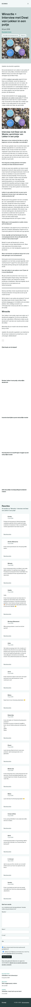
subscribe (8, 953)
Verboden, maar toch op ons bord (11, 991)
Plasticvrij (23, 35)
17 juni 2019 (10, 518)
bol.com (10, 302)
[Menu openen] (28, 3)
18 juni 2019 (10, 861)
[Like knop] (3, 340)
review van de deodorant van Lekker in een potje (14, 97)
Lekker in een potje (12, 79)
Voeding (4, 989)
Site (3, 941)
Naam (4, 929)
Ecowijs (4, 4)
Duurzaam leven (6, 32)
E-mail (4, 935)
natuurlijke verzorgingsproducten (10, 35)
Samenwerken (25, 1002)
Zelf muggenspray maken (9, 983)
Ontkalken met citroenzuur (10, 975)
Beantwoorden (7, 534)
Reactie (4, 912)
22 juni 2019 (10, 884)
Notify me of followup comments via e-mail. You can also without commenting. (15, 952)
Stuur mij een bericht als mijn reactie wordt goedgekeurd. (13, 948)
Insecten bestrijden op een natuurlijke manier (15, 417)
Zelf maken (4, 981)
